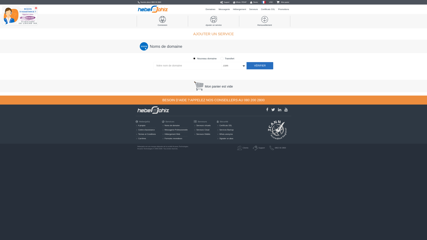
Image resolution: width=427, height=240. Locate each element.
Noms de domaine (172, 125)
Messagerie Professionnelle (176, 130)
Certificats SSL (268, 9)
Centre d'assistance (146, 130)
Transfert (229, 58)
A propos (141, 125)
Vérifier (260, 65)
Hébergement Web (172, 134)
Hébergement (239, 9)
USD (271, 2)
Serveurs (253, 9)
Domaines (210, 9)
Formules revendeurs (173, 138)
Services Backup (226, 130)
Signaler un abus (226, 138)
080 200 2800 (254, 100)
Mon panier (285, 2)
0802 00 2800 (156, 2)
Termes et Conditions (147, 134)
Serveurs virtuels (203, 125)
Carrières (142, 138)
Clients (255, 2)
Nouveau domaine (207, 58)
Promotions (283, 9)
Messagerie (224, 9)
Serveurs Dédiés (203, 134)
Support (226, 2)
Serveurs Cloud (202, 130)
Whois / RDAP (241, 2)
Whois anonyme (226, 134)
